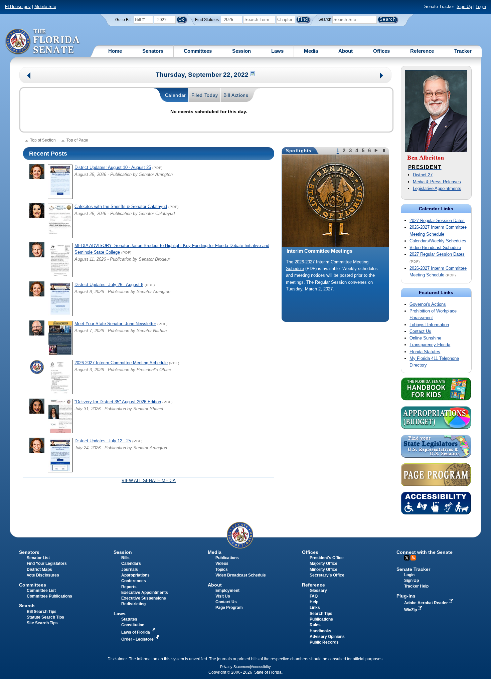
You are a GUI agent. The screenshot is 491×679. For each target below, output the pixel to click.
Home (115, 51)
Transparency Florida (430, 344)
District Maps (39, 570)
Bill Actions (236, 95)
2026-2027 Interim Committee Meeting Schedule (121, 362)
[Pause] (384, 150)
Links (315, 608)
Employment (227, 591)
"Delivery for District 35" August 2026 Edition (117, 401)
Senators (152, 51)
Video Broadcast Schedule (435, 247)
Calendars (131, 563)
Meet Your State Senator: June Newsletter (115, 323)
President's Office (327, 558)
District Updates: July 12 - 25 (102, 440)
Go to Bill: (124, 20)
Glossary (318, 591)
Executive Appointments (144, 593)
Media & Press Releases (437, 181)
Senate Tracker (413, 569)
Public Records (324, 642)
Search (324, 19)
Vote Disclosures (43, 575)
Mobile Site (45, 6)
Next (382, 76)
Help (314, 602)
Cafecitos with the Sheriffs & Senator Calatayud (120, 206)
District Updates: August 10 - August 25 (112, 167)
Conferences (133, 581)
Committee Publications (49, 596)
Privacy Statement (235, 667)
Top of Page (77, 140)
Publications (227, 558)
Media (311, 51)
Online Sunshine (425, 338)
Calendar (175, 95)
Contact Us (420, 331)
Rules (315, 625)
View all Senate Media (149, 480)
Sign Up (464, 6)
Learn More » (335, 300)
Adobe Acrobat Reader (426, 603)
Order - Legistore (138, 639)
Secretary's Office (327, 575)
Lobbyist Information (429, 324)
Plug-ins (406, 596)
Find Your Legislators (47, 563)
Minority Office (323, 570)
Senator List (38, 558)
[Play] (377, 150)
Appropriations (135, 575)
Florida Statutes (425, 351)
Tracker (463, 51)
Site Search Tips (42, 623)
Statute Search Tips (45, 617)
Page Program (229, 608)
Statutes (129, 619)
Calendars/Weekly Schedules (438, 240)
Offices (381, 51)
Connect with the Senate (424, 552)
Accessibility (261, 667)
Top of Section (43, 140)
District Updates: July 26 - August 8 (108, 284)
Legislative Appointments (437, 188)
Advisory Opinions (327, 637)
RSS (413, 557)
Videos (221, 563)
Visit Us (222, 596)
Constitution (132, 625)
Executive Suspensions (143, 598)
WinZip (411, 610)
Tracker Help (416, 586)
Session (241, 51)
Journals (129, 570)
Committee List (41, 591)
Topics (221, 570)
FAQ (314, 596)
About (345, 51)
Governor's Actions (428, 304)
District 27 (423, 174)
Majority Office (323, 563)
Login (481, 6)
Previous (29, 76)
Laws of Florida (136, 632)
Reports (129, 587)
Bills (125, 558)
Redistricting (133, 604)
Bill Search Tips (41, 612)
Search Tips (321, 614)
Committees (198, 51)
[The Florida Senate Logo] (42, 42)
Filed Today (204, 95)
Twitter (407, 557)
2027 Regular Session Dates (437, 220)
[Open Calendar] (253, 74)
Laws (277, 51)
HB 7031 (294, 268)
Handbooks (320, 631)
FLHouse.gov (18, 6)
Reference (422, 51)
